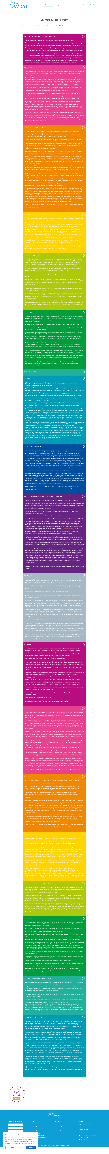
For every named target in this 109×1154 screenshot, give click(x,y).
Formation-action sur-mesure (39, 1137)
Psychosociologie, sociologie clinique (39, 883)
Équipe (81, 1121)
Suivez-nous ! (84, 1139)
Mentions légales (43, 1145)
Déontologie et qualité (61, 1130)
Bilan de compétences (37, 1128)
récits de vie (29, 918)
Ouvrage (27, 644)
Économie (28, 214)
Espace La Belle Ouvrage (85, 1124)
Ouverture (28, 575)
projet (26, 834)
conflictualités (35, 502)
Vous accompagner (60, 1126)
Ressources (58, 1134)
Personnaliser (10, 1147)
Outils (26, 708)
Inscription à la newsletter (15, 1121)
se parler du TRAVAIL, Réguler (35, 1017)
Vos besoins (35, 1124)
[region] (20, 1141)
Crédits (50, 1145)
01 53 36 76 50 (84, 1137)
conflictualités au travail (34, 127)
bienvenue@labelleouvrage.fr (88, 1135)
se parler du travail (68, 528)
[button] (54, 37)
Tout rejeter (21, 1147)
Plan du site (57, 1145)
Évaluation (28, 312)
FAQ (80, 1126)
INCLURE (27, 378)
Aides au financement (60, 1132)
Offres (33, 1121)
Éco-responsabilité (31, 255)
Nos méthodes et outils (61, 1128)
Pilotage (27, 776)
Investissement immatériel (34, 446)
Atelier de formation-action (38, 1135)
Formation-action (31, 372)
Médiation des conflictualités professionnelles (43, 496)
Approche (57, 1121)
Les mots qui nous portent (62, 1136)
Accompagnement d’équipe (38, 1130)
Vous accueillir (58, 1124)
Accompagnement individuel (39, 1126)
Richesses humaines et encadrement (38, 978)
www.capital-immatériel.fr (55, 483)
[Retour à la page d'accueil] (18, 4)
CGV (53, 1145)
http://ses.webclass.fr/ (75, 465)
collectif (28, 67)
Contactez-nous (83, 1129)
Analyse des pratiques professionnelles (39, 36)
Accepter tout (31, 1147)
